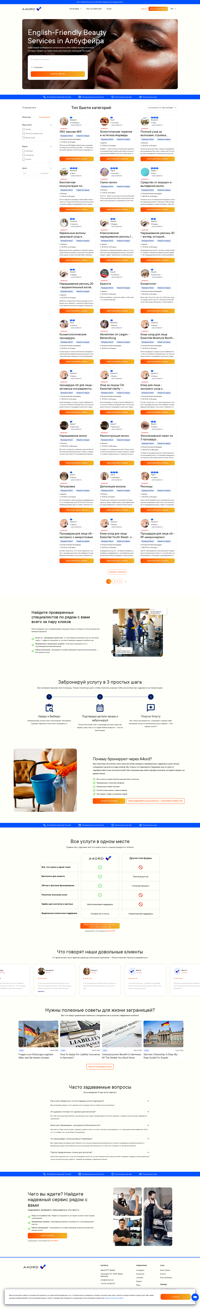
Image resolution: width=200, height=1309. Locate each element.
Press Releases (166, 1278)
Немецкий (29, 151)
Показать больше (117, 572)
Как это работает (94, 9)
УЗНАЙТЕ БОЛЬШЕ (109, 801)
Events (163, 1274)
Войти (143, 9)
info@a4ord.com (107, 1280)
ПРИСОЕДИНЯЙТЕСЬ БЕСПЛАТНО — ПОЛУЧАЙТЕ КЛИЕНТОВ (155, 801)
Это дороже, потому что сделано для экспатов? (73, 1112)
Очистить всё (44, 117)
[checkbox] (23, 129)
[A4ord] (31, 9)
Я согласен (175, 1297)
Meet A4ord (165, 1270)
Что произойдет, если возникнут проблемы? (71, 1139)
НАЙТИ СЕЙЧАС (58, 74)
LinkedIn (139, 1278)
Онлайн (28, 129)
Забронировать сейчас (76, 159)
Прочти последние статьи (100, 1067)
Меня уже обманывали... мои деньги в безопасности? (75, 1125)
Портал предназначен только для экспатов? (71, 1152)
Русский (28, 159)
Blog (138, 1285)
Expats (139, 1281)
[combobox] (162, 107)
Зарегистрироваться (158, 9)
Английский (30, 155)
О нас (109, 9)
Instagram (140, 1270)
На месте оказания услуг (34, 133)
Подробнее (41, 991)
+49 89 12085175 (108, 1284)
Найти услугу (47, 1236)
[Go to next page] (125, 581)
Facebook (140, 1274)
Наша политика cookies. (114, 1298)
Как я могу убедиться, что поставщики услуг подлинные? (77, 1101)
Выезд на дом (30, 138)
